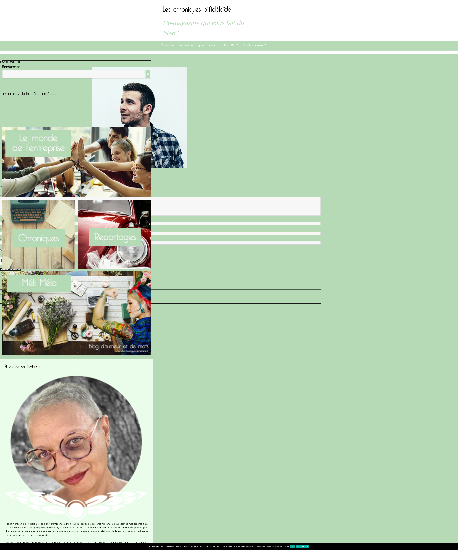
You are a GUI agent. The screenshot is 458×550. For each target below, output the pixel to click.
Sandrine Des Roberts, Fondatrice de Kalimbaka (27, 102)
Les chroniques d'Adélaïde (197, 7)
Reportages (186, 44)
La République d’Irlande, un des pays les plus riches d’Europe (34, 118)
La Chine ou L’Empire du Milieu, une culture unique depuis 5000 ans (37, 108)
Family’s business (253, 44)
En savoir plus (302, 546)
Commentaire (5, 195)
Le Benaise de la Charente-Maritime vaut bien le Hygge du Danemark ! (39, 124)
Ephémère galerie (208, 44)
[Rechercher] (148, 74)
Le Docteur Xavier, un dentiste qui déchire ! (25, 113)
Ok (293, 546)
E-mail (2, 229)
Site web (2, 239)
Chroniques (167, 44)
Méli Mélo (229, 44)
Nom (2, 220)
